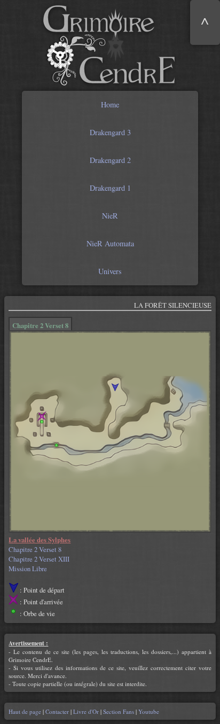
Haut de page (26, 711)
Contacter (57, 711)
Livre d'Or (86, 711)
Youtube (148, 711)
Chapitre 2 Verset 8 (35, 549)
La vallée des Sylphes (39, 539)
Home (110, 104)
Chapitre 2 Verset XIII (39, 559)
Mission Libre (28, 568)
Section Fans (118, 711)
